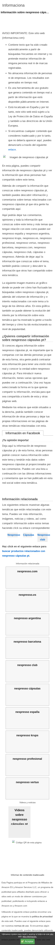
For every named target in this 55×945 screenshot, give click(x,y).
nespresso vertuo (27, 782)
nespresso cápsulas (27, 688)
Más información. (30, 937)
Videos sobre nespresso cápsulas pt (19, 816)
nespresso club (27, 665)
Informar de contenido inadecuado (27, 875)
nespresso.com (27, 571)
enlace (12, 149)
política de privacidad (42, 916)
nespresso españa (27, 711)
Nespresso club (42, 537)
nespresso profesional (27, 758)
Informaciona (13, 5)
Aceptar (29, 941)
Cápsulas (27, 535)
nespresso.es (27, 594)
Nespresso (12, 535)
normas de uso (21, 926)
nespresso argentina (27, 618)
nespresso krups (27, 735)
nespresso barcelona (27, 641)
